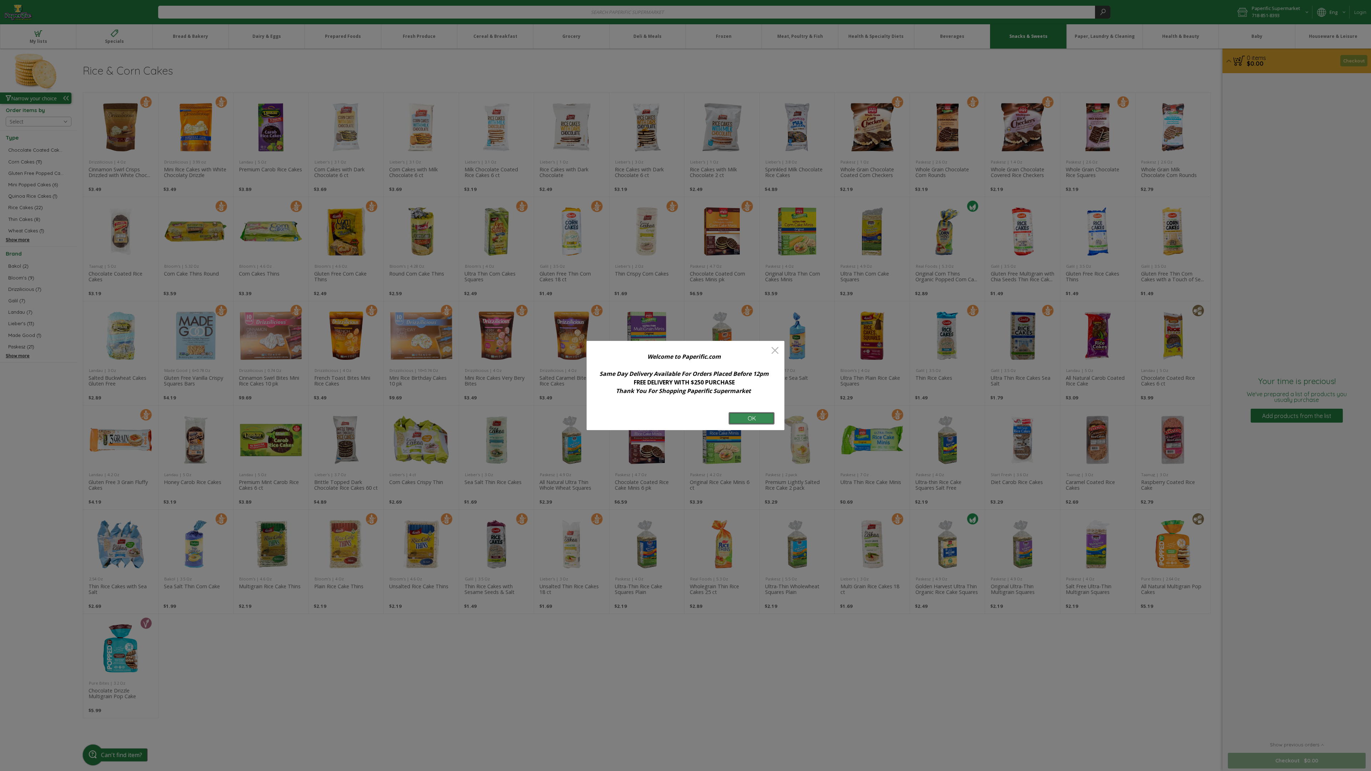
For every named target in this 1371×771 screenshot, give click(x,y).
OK (752, 418)
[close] (775, 351)
